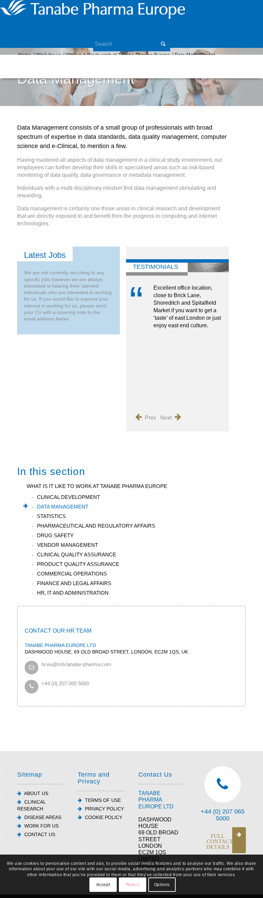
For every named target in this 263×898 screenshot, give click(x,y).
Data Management (62, 507)
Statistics (51, 516)
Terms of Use (102, 800)
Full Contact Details (219, 841)
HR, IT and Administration (73, 593)
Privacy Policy (104, 808)
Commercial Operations (72, 574)
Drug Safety (55, 535)
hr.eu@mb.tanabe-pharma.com (76, 664)
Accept (103, 884)
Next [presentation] (166, 418)
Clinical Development (68, 497)
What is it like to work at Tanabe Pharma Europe (97, 486)
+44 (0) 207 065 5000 (65, 683)
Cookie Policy (103, 817)
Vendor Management (67, 545)
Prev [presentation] (149, 418)
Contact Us (39, 834)
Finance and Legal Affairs (74, 583)
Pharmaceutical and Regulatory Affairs (96, 526)
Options (162, 884)
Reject (132, 884)
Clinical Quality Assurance (76, 554)
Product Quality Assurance (78, 564)
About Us (35, 793)
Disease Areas (42, 817)
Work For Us (41, 826)
